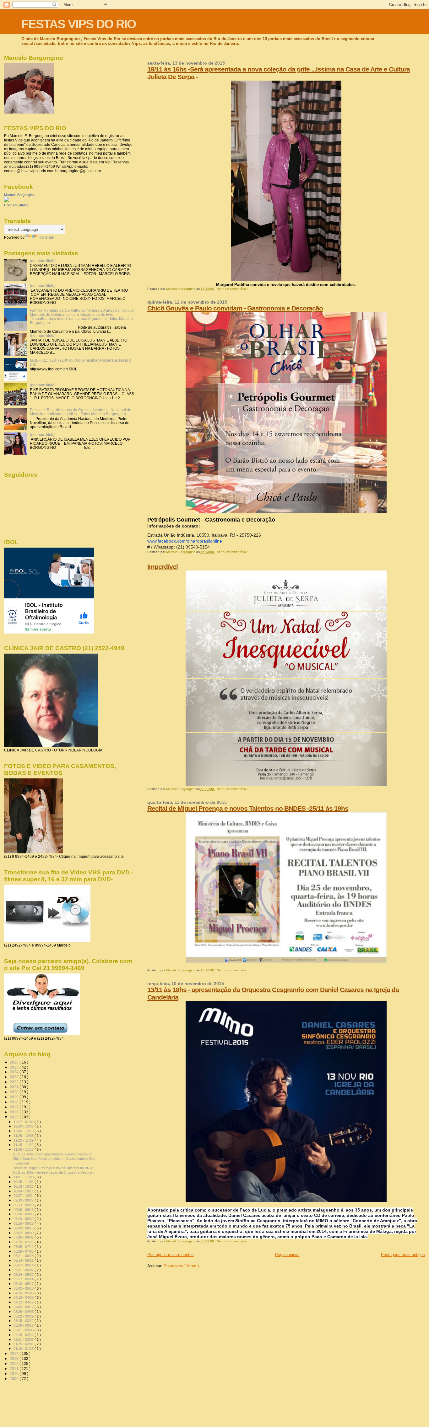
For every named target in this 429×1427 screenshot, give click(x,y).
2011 (14, 1368)
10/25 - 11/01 (24, 1182)
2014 (14, 1353)
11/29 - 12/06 (24, 1136)
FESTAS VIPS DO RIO (78, 24)
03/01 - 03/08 (24, 1330)
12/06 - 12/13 (24, 1131)
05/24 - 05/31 (24, 1274)
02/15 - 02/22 (24, 1335)
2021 (14, 1087)
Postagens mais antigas (403, 1254)
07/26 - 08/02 (24, 1237)
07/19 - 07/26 (24, 1242)
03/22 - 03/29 (24, 1316)
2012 (14, 1363)
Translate (46, 237)
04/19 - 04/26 (24, 1297)
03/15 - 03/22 (24, 1321)
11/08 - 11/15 (24, 1149)
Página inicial (287, 1254)
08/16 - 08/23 (24, 1223)
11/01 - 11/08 (24, 1177)
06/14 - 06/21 (24, 1260)
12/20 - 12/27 (24, 1126)
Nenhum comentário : (233, 288)
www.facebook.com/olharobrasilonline (184, 541)
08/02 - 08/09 (24, 1233)
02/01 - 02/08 (24, 1339)
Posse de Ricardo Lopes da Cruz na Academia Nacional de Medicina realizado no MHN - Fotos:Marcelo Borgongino (80, 412)
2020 (14, 1092)
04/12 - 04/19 (24, 1302)
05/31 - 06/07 (24, 1270)
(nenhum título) (43, 261)
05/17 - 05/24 (24, 1279)
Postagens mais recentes (170, 1254)
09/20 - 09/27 (24, 1200)
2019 (14, 1097)
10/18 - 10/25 (24, 1186)
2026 (14, 1062)
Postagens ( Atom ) (181, 1266)
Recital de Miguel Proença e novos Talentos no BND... (54, 1168)
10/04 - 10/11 (24, 1191)
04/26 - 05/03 (24, 1293)
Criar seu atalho (16, 205)
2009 (14, 1379)
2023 (14, 1077)
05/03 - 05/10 (24, 1288)
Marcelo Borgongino (19, 195)
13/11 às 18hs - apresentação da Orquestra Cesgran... (54, 1172)
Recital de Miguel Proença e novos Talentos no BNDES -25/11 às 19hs (247, 808)
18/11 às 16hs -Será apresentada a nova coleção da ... (54, 1154)
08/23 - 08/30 (24, 1219)
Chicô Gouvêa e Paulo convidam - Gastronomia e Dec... (55, 1158)
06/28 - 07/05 (24, 1251)
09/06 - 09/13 (24, 1210)
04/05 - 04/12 (24, 1307)
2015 (14, 1117)
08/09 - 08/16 (24, 1228)
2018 (14, 1102)
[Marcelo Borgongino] (6, 201)
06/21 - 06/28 (24, 1256)
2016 (14, 1112)
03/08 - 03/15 (24, 1325)
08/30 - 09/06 (24, 1214)
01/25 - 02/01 (24, 1344)
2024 (14, 1072)
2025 (14, 1067)
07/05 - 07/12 (24, 1247)
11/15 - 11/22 (24, 1145)
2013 (14, 1358)
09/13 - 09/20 (24, 1205)
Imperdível (162, 566)
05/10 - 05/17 (24, 1284)
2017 (14, 1107)
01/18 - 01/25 (24, 1348)
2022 (14, 1082)
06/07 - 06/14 (24, 1265)
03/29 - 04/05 (24, 1311)
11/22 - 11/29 (24, 1140)
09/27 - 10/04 (24, 1195)
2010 (14, 1373)
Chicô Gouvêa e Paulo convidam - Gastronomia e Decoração (235, 308)
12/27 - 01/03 (24, 1122)
